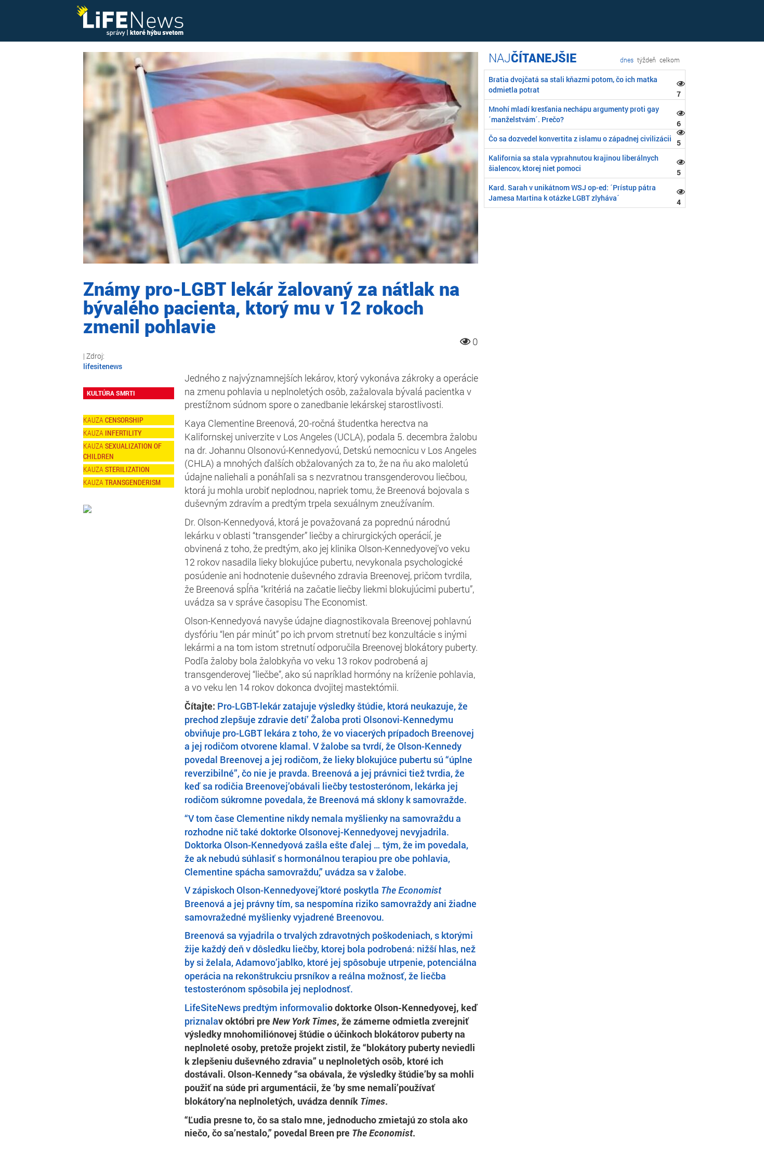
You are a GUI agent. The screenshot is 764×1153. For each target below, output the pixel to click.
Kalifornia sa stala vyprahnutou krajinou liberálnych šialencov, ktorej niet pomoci (573, 163)
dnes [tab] (627, 60)
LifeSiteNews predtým (232, 1007)
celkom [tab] (670, 60)
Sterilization (127, 469)
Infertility (123, 433)
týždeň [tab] (646, 60)
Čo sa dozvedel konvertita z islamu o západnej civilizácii (580, 138)
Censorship (124, 420)
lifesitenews (102, 366)
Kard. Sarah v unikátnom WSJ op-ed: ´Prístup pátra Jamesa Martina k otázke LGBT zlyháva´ (572, 192)
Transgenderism (133, 482)
